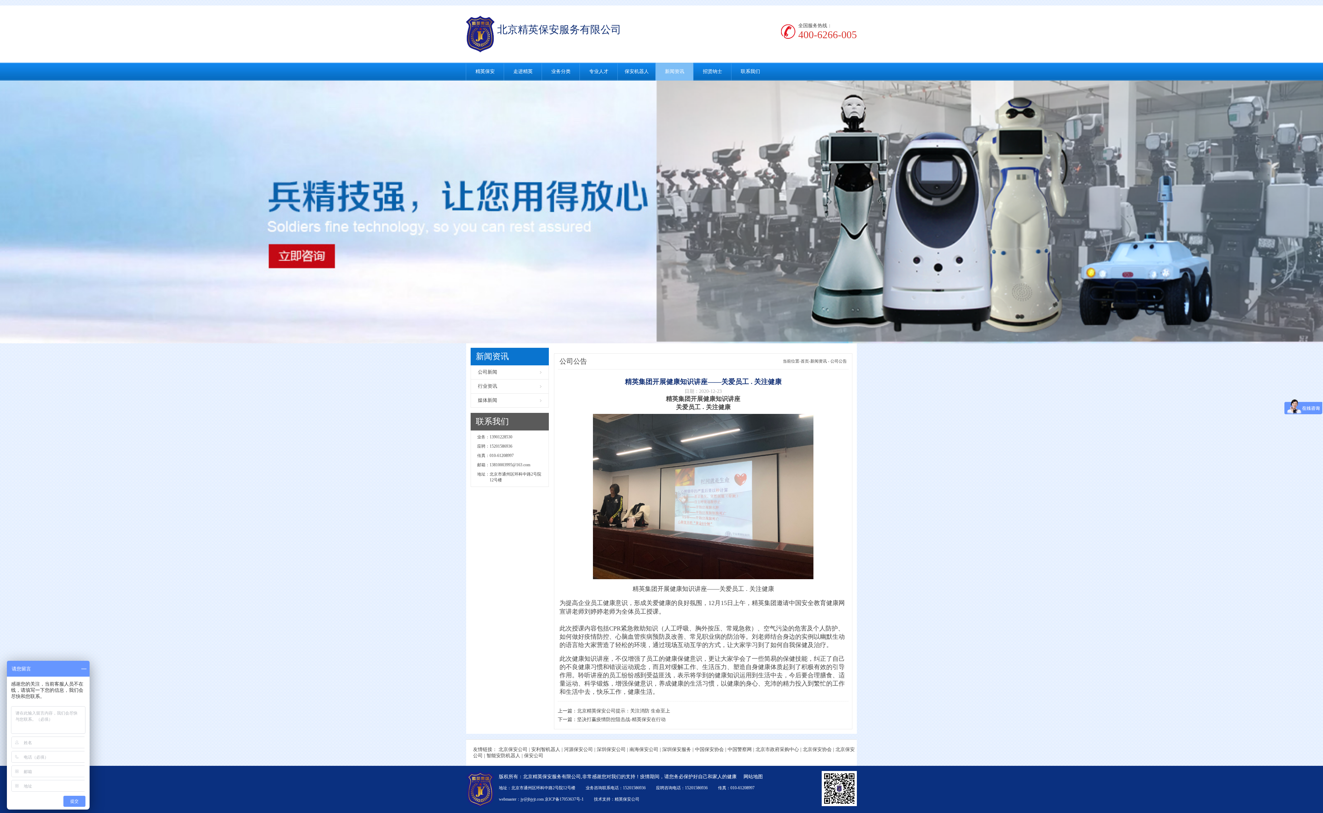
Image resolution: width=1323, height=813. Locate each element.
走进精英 (523, 71)
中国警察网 (740, 749)
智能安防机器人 (503, 755)
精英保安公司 (627, 799)
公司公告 (838, 361)
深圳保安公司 (611, 749)
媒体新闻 (487, 400)
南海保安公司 (643, 749)
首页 (805, 361)
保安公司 (533, 755)
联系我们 (750, 71)
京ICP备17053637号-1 (564, 799)
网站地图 (753, 776)
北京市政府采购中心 (777, 749)
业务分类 (561, 71)
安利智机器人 (545, 749)
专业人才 (598, 71)
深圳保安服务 (676, 749)
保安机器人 (637, 71)
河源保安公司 (578, 749)
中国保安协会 (709, 749)
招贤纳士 (712, 71)
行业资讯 (487, 386)
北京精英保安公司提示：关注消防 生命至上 (623, 710)
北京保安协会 (817, 749)
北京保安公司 (513, 749)
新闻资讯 (674, 71)
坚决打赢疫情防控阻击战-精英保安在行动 (621, 719)
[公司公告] (661, 211)
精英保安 (485, 71)
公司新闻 (487, 372)
